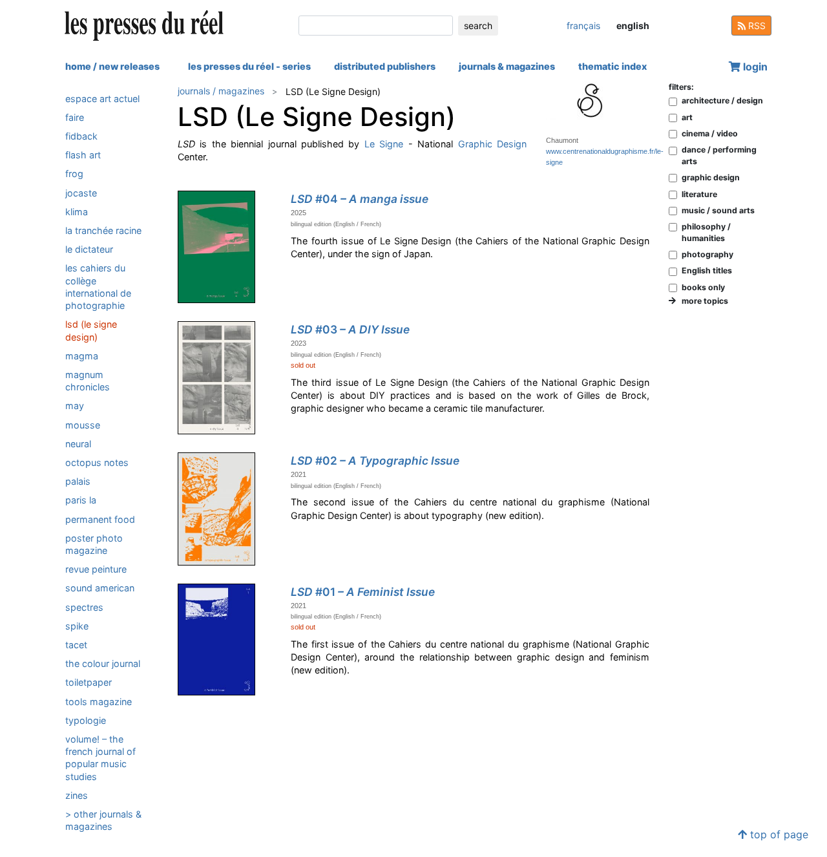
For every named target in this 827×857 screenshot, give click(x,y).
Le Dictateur (89, 249)
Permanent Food (100, 518)
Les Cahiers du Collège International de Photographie (98, 286)
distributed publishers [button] (384, 66)
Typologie (85, 719)
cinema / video (710, 133)
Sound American (99, 587)
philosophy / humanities (706, 232)
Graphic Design (492, 143)
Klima (76, 211)
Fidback (81, 136)
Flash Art (83, 154)
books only (703, 287)
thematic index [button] (612, 66)
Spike (77, 625)
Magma (81, 355)
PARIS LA (80, 499)
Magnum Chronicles (87, 380)
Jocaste (81, 192)
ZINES (76, 794)
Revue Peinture (96, 569)
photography (707, 254)
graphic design (711, 177)
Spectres (84, 606)
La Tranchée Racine (103, 230)
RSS (756, 25)
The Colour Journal (102, 663)
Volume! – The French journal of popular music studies (100, 758)
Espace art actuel (102, 97)
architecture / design (722, 100)
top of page (777, 834)
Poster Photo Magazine (94, 543)
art (687, 117)
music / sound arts (718, 210)
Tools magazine (98, 700)
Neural (78, 443)
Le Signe (383, 143)
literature (699, 194)
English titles (707, 270)
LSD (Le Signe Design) (91, 330)
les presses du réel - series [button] (249, 66)
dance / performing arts (719, 155)
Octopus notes (97, 462)
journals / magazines (221, 90)
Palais (77, 481)
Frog (74, 173)
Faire (74, 116)
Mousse (82, 424)
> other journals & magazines (103, 820)
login (754, 66)
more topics (702, 301)
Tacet (76, 644)
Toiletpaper (88, 682)
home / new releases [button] (112, 66)
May (74, 405)
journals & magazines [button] (507, 66)
